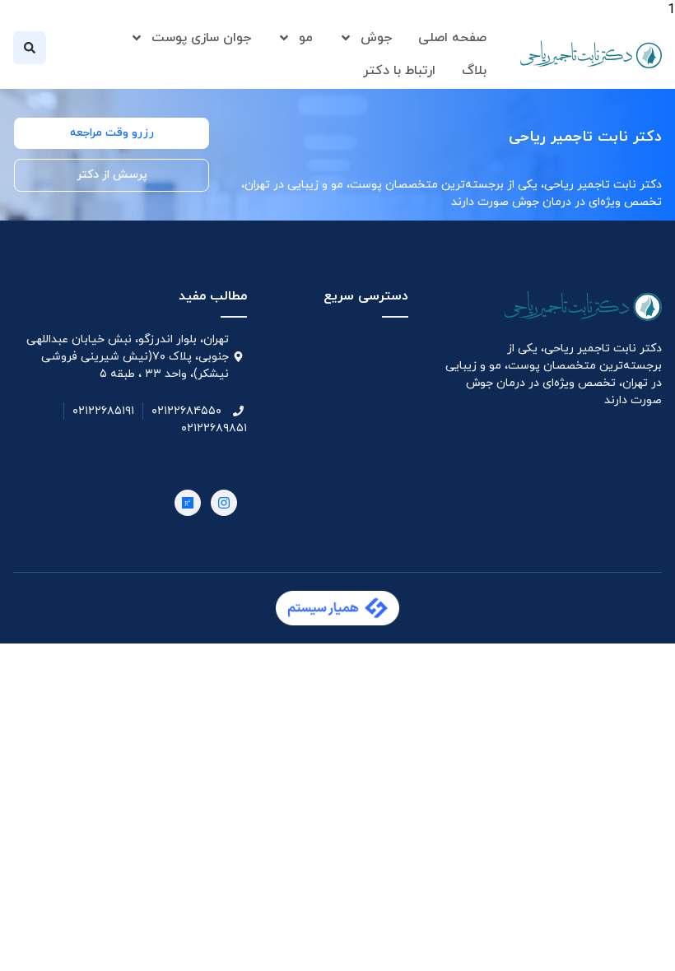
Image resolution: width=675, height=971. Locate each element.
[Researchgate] (188, 503)
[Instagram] (224, 503)
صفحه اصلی (452, 38)
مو (306, 38)
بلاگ (474, 71)
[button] (29, 47)
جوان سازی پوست (201, 38)
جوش (376, 38)
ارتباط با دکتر (399, 71)
